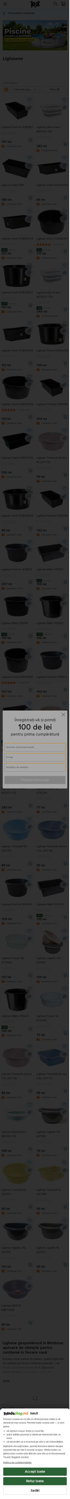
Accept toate (34, 1471)
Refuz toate (34, 1481)
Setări (33, 1490)
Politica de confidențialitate (17, 1462)
